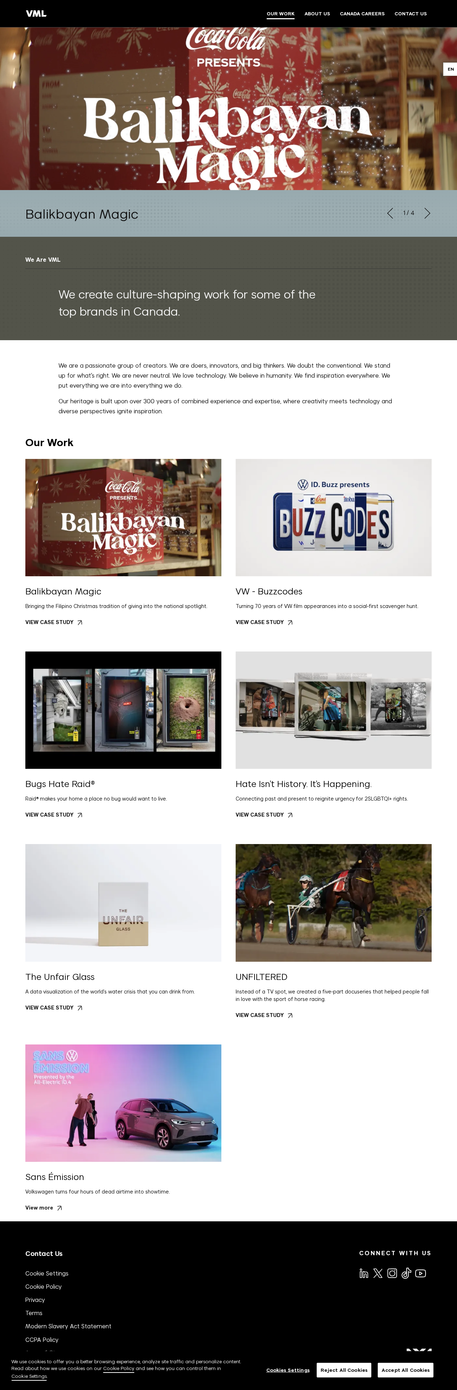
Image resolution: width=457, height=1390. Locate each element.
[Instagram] (391, 1272)
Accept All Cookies (406, 1370)
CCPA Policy (42, 1340)
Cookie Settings (47, 1273)
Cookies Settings (288, 1370)
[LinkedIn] (363, 1272)
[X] (377, 1272)
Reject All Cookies (344, 1370)
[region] (228, 1370)
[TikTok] (406, 1273)
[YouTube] (420, 1272)
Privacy (35, 1300)
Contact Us (43, 1253)
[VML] (36, 13)
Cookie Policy (43, 1286)
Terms (33, 1313)
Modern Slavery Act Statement (68, 1326)
